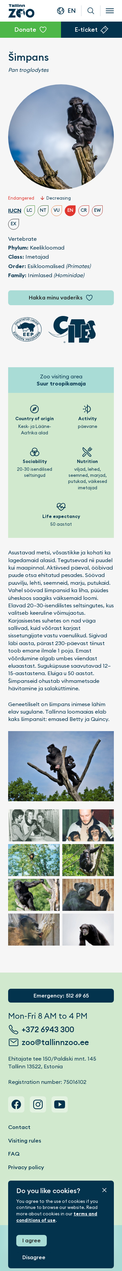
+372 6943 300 (48, 1029)
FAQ (14, 1153)
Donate (25, 29)
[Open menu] (110, 11)
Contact (19, 1127)
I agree (31, 1240)
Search (91, 11)
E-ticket (86, 29)
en (71, 11)
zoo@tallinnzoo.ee (55, 1042)
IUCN (14, 210)
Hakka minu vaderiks (55, 297)
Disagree (33, 1257)
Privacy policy (26, 1167)
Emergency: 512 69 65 (61, 995)
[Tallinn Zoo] (21, 10)
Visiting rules (24, 1140)
